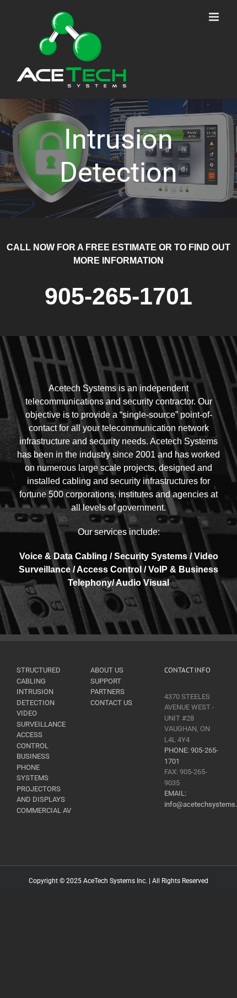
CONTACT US (111, 702)
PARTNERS (107, 691)
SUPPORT (105, 681)
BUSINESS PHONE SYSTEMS (33, 767)
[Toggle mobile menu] (214, 17)
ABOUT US (106, 670)
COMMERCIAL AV (44, 810)
